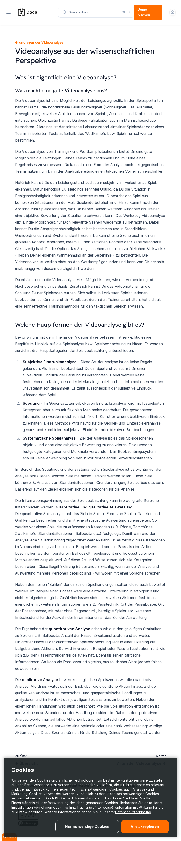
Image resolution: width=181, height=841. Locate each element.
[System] (172, 12)
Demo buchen (144, 12)
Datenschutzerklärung (133, 812)
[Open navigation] (8, 12)
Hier (122, 803)
